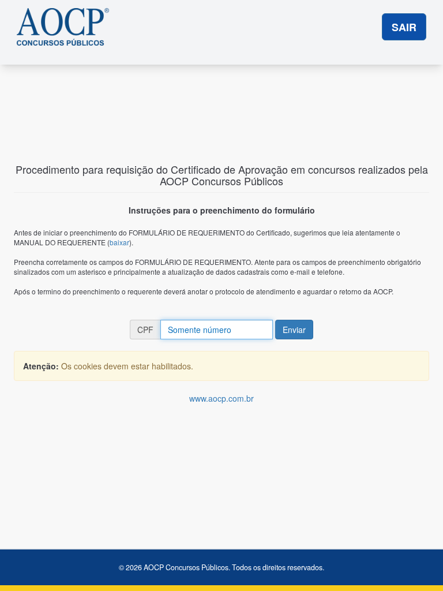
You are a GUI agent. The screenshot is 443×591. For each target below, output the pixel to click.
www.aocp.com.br (221, 398)
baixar (119, 242)
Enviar (294, 329)
